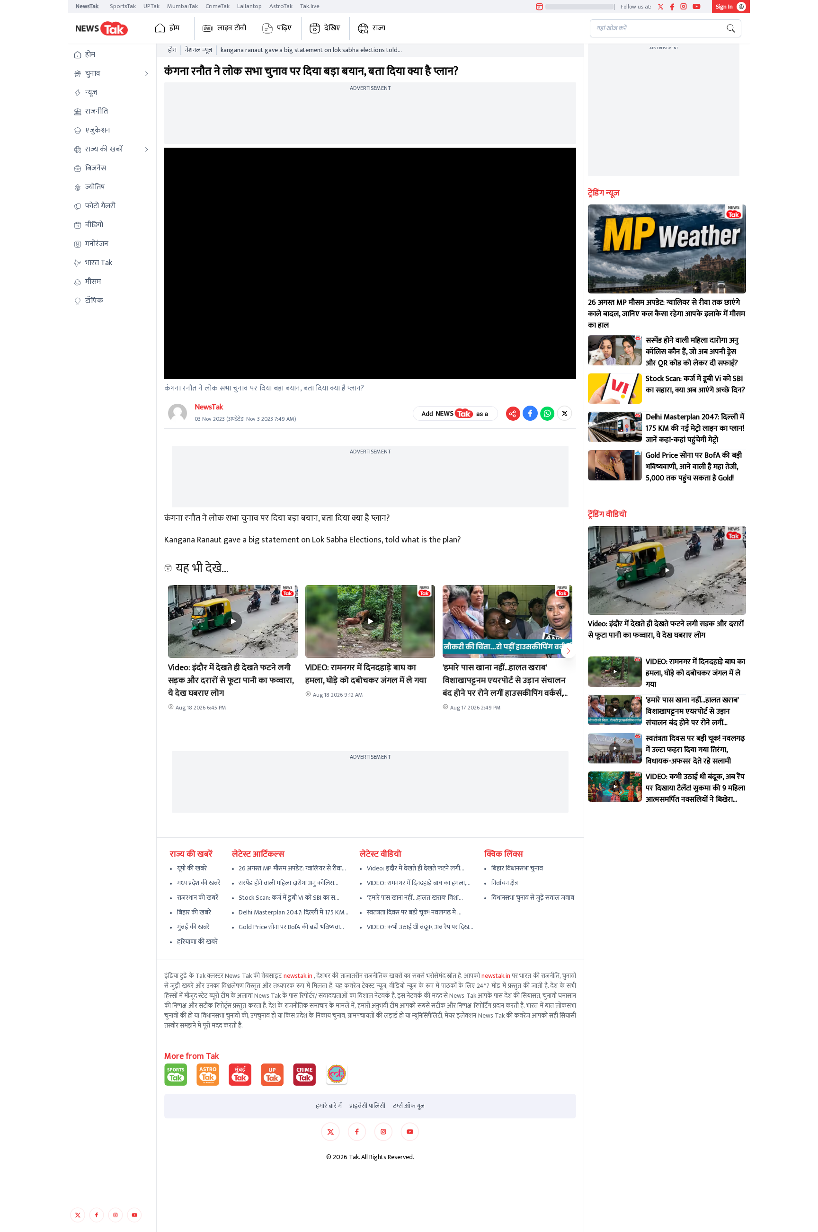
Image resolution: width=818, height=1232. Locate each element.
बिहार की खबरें (194, 912)
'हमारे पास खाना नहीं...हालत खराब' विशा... (415, 897)
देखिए (332, 28)
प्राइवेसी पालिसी (367, 1106)
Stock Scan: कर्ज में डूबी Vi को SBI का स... (289, 897)
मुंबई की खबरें (193, 927)
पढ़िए (284, 28)
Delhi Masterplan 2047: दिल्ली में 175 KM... (293, 912)
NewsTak (87, 6)
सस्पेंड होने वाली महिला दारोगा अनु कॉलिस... (288, 882)
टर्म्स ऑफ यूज (409, 1106)
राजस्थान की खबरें (197, 897)
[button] (111, 54)
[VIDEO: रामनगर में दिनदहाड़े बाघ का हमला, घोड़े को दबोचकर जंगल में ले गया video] (615, 671)
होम (174, 28)
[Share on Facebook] (530, 413)
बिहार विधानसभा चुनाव (517, 868)
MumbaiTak (182, 6)
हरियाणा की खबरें (197, 941)
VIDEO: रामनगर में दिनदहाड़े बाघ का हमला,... (419, 882)
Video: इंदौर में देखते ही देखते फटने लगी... (415, 868)
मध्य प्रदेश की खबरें (199, 882)
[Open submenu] (146, 73)
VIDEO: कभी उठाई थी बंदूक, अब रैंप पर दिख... (420, 927)
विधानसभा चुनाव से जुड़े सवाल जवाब (532, 897)
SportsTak (123, 6)
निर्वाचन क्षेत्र (504, 882)
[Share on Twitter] (564, 413)
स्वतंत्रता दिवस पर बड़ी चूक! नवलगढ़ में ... (414, 912)
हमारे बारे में (329, 1106)
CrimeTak (217, 6)
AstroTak (281, 6)
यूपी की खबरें (192, 868)
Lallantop (249, 6)
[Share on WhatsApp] (547, 413)
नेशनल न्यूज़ (198, 50)
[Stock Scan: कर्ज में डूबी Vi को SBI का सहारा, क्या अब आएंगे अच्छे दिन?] (615, 388)
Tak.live (310, 6)
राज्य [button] (379, 28)
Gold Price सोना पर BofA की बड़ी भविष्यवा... (291, 927)
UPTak (151, 6)
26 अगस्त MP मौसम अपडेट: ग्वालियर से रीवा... (292, 868)
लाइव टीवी (231, 28)
